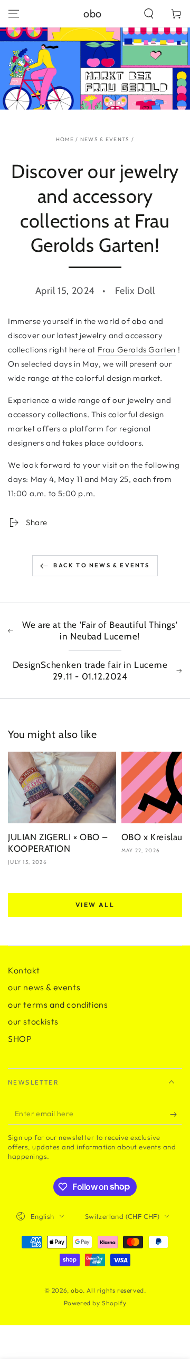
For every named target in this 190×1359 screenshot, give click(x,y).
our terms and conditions (58, 1004)
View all (95, 905)
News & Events (105, 139)
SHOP (20, 1038)
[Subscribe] (176, 1114)
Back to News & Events (101, 565)
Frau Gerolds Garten (137, 349)
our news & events (44, 987)
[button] (149, 14)
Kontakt (24, 970)
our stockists (33, 1021)
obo (77, 1290)
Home (65, 139)
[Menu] (13, 14)
